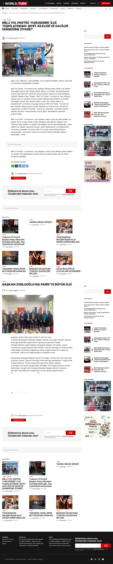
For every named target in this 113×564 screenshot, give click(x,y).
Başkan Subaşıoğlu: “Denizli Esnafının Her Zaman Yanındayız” (97, 58)
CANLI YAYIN (105, 3)
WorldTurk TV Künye (8, 539)
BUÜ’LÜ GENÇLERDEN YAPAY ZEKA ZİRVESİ (31, 539)
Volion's (41, 559)
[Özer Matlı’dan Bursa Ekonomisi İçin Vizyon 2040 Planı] (87, 94)
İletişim (4, 543)
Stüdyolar (79, 8)
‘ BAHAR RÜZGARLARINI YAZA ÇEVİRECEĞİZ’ (31, 543)
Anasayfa (4, 13)
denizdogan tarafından (92, 138)
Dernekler (33, 8)
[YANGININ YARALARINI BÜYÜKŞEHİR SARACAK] (14, 258)
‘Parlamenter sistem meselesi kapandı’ (60, 545)
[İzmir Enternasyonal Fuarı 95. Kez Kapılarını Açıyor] (87, 114)
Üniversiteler (54, 8)
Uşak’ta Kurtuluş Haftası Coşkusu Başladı (96, 47)
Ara (85, 31)
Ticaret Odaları (43, 8)
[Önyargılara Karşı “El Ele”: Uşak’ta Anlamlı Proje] (87, 84)
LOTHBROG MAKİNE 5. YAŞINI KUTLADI (30, 541)
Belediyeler (24, 8)
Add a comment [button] (19, 178)
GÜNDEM (9, 19)
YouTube (6, 8)
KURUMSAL (5, 537)
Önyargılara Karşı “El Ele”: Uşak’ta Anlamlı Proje (96, 50)
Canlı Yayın (15, 8)
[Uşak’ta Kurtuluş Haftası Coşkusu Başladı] (87, 74)
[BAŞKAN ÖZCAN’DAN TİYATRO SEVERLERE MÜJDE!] (41, 258)
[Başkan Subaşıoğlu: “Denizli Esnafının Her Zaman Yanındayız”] (87, 104)
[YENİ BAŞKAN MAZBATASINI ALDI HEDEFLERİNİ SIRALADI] (68, 226)
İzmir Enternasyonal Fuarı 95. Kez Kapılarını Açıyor (94, 62)
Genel (4, 19)
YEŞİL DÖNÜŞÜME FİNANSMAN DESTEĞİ (60, 539)
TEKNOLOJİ (22, 537)
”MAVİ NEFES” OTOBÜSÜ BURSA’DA (29, 545)
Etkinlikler (71, 8)
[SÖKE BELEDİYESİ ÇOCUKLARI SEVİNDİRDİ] (68, 258)
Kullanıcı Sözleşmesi (68, 194)
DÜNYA (51, 537)
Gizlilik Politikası (7, 541)
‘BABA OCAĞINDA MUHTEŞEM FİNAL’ (59, 543)
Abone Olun (71, 191)
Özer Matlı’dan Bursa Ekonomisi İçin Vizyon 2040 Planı (95, 54)
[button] (3, 3)
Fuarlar (63, 8)
